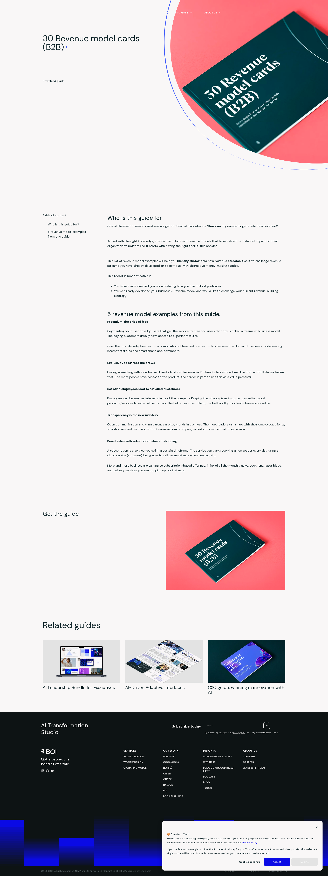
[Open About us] (220, 12)
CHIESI (167, 773)
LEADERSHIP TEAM (254, 767)
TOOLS (207, 787)
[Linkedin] (42, 770)
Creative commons (277, 871)
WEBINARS (209, 762)
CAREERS (248, 762)
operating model (135, 767)
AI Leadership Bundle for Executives (79, 687)
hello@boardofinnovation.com (135, 871)
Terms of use (252, 871)
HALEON (168, 784)
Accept (277, 861)
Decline (304, 861)
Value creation (133, 756)
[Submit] (266, 725)
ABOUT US (250, 750)
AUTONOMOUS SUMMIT (217, 756)
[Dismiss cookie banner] (316, 828)
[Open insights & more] (191, 12)
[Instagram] (47, 770)
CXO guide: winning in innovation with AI (246, 690)
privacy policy (239, 733)
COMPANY (249, 756)
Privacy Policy (249, 842)
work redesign (133, 762)
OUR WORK (170, 750)
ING (165, 790)
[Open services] (152, 12)
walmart (169, 756)
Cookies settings (249, 861)
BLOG (206, 782)
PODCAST (209, 776)
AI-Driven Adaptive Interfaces (155, 687)
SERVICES (129, 750)
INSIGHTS (209, 750)
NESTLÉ (167, 767)
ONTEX (167, 779)
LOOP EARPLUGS (173, 796)
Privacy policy (230, 871)
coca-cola (171, 762)
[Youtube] (52, 770)
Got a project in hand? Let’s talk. (55, 761)
